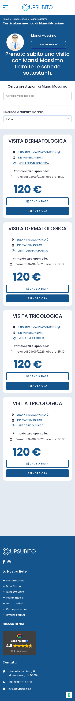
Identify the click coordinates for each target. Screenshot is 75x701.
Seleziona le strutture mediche (23, 112)
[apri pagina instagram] (9, 562)
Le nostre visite (15, 592)
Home (6, 18)
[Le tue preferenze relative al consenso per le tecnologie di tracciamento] (69, 695)
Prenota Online (15, 580)
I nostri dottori (14, 603)
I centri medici (15, 597)
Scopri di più (49, 44)
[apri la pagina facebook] (4, 562)
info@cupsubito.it (20, 689)
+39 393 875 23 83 (20, 682)
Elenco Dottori (20, 18)
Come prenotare (16, 609)
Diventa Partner (15, 615)
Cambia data (39, 201)
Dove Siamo (13, 586)
